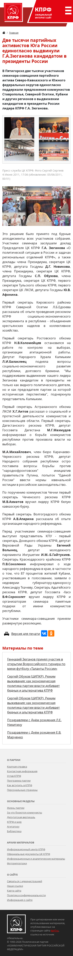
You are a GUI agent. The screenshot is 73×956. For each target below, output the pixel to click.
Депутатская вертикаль (21, 817)
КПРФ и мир (14, 822)
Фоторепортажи (17, 863)
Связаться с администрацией (24, 881)
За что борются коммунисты (24, 812)
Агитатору (13, 826)
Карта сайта (14, 890)
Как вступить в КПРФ (19, 785)
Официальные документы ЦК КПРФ (28, 854)
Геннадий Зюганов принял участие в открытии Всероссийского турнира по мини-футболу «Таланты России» (36, 664)
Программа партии (19, 780)
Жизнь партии (15, 808)
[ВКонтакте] (44, 633)
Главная (13, 32)
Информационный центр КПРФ (26, 849)
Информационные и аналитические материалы (36, 858)
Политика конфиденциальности (26, 895)
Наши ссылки (15, 886)
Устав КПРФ (14, 776)
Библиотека (14, 831)
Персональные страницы (22, 790)
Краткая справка (17, 766)
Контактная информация (22, 771)
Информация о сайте (20, 900)
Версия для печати (25, 634)
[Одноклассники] (51, 633)
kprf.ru (55, 930)
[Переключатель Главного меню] (67, 10)
